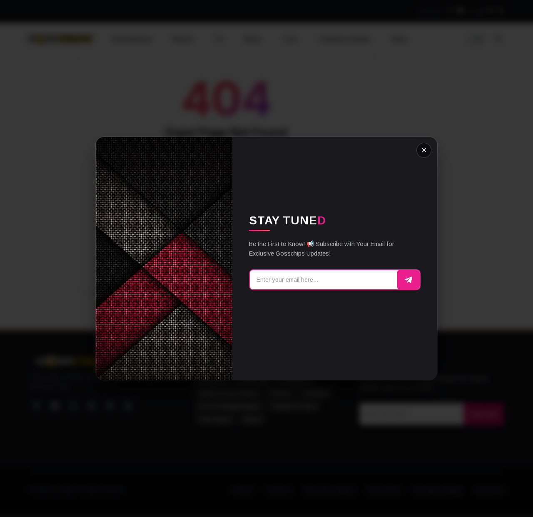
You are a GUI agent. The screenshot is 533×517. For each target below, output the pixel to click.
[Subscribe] (408, 279)
